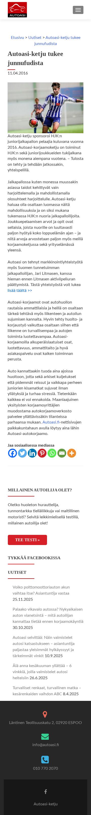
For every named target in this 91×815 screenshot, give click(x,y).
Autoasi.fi (50, 422)
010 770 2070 (45, 768)
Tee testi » (27, 540)
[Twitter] (22, 453)
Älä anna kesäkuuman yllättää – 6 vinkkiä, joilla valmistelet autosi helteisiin (42, 672)
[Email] (61, 453)
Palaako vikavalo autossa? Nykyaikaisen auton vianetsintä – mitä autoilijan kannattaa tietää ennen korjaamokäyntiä (48, 615)
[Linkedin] (32, 453)
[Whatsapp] (52, 453)
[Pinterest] (42, 453)
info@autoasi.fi (45, 745)
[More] (71, 453)
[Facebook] (12, 453)
